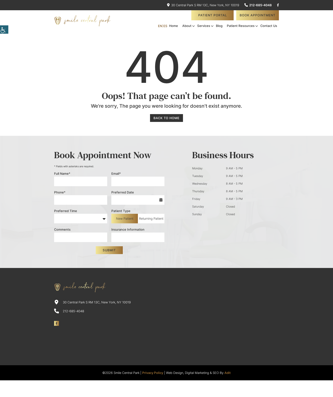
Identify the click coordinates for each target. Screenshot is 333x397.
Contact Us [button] (268, 26)
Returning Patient (151, 218)
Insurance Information (127, 229)
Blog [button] (219, 26)
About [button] (186, 26)
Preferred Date (122, 192)
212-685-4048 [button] (260, 5)
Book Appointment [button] (257, 15)
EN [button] (160, 26)
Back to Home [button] (166, 118)
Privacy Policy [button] (152, 373)
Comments (62, 229)
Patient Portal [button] (212, 15)
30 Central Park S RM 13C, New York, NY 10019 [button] (205, 5)
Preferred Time (65, 211)
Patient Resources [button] (241, 26)
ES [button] (165, 26)
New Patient (124, 218)
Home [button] (173, 26)
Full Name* (62, 173)
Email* (116, 173)
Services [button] (203, 26)
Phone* (59, 192)
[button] (4, 29)
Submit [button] (109, 250)
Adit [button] (227, 373)
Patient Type (120, 211)
